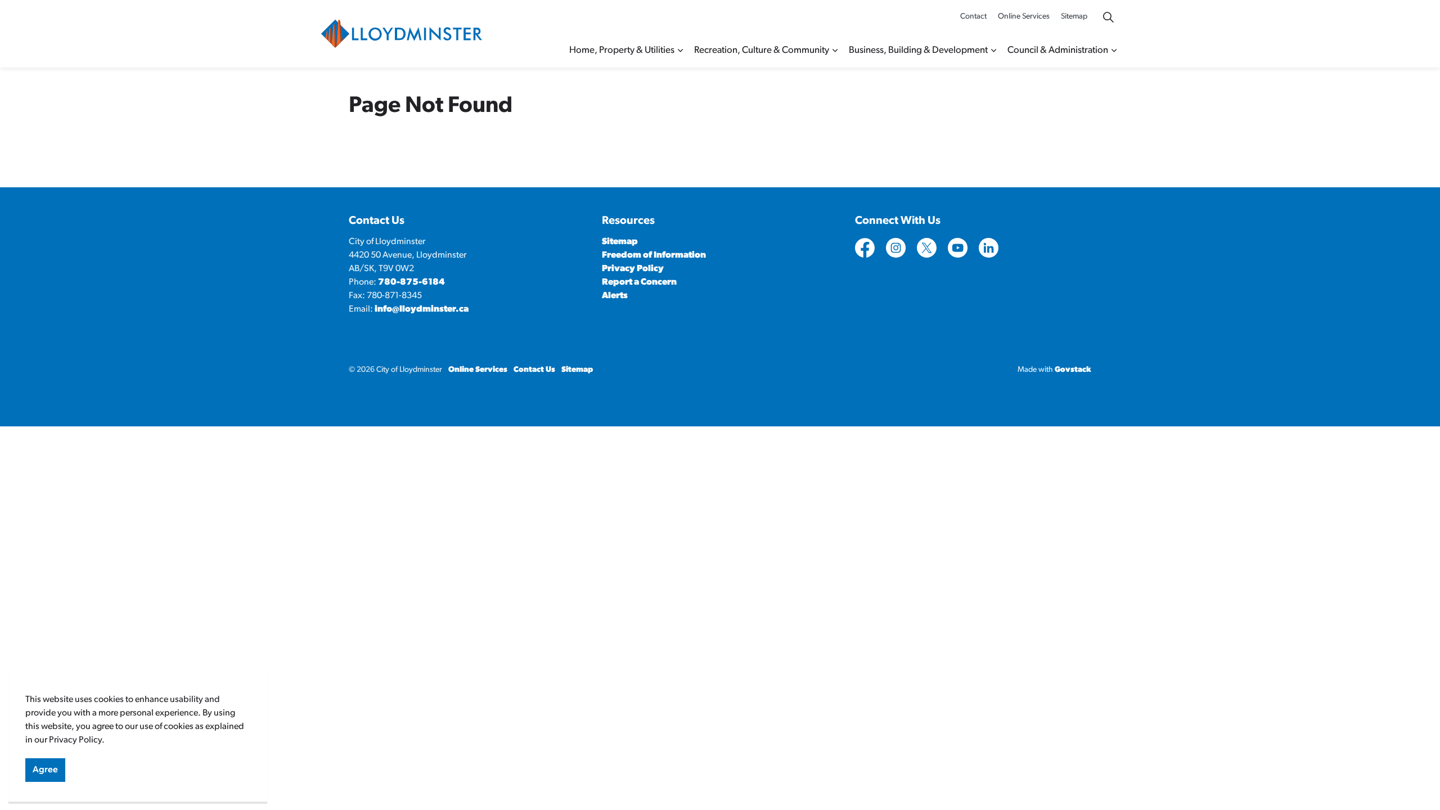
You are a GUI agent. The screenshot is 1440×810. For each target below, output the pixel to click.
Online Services (1024, 16)
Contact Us (534, 370)
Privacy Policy (633, 268)
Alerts (615, 295)
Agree (45, 770)
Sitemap (1074, 16)
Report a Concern (639, 282)
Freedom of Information (654, 255)
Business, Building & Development (918, 50)
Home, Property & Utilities (621, 50)
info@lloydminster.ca (422, 309)
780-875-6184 (411, 282)
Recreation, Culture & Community (761, 50)
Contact (973, 16)
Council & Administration (1057, 50)
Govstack (1073, 370)
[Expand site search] (1108, 17)
